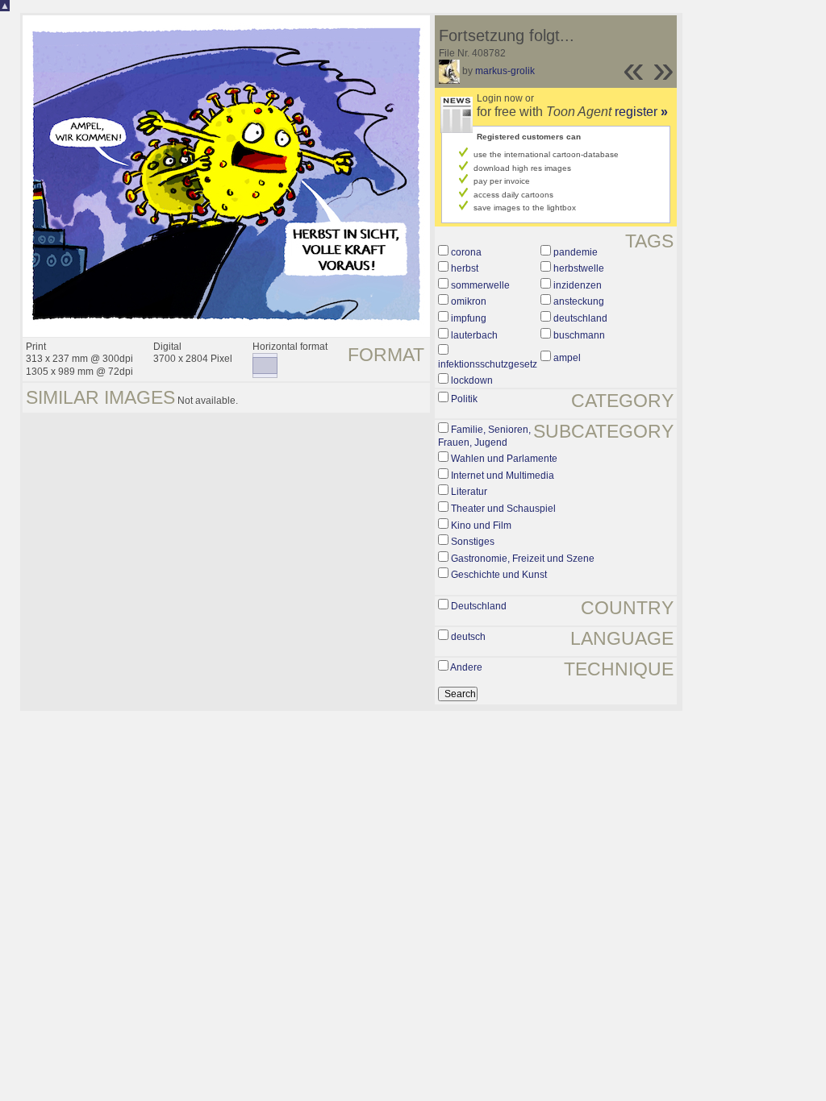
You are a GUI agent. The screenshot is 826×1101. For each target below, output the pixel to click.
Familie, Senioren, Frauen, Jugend (484, 436)
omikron (468, 301)
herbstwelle (578, 268)
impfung (468, 318)
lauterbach (474, 335)
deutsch (468, 636)
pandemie (575, 252)
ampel (567, 358)
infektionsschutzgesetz (487, 364)
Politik (464, 399)
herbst (464, 268)
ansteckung (578, 301)
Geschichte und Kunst (499, 574)
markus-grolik (505, 71)
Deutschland (479, 606)
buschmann (579, 335)
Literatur (469, 491)
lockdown (472, 380)
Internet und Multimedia (502, 475)
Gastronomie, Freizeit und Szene (522, 558)
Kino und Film (481, 525)
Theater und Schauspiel (503, 508)
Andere (466, 667)
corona (466, 252)
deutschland (580, 318)
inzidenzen (577, 285)
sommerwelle (480, 285)
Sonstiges (472, 541)
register (641, 111)
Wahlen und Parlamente (504, 458)
